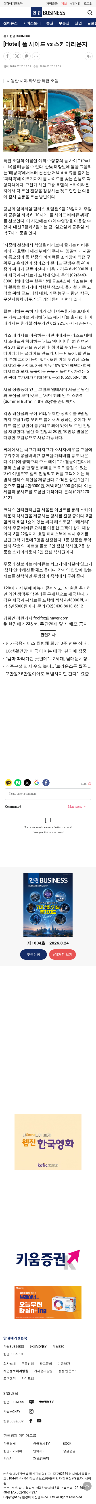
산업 (78, 23)
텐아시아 (39, 1451)
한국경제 (9, 1443)
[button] (88, 3)
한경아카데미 (12, 1451)
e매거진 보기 (62, 955)
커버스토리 (32, 23)
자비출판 (52, 3)
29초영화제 (41, 1458)
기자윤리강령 (43, 1371)
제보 (64, 3)
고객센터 (9, 1378)
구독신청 (33, 955)
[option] (48, 1142)
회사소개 (9, 1363)
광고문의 (46, 1363)
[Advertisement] (48, 1040)
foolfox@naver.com (50, 618)
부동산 (64, 23)
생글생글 (69, 1451)
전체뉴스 (10, 23)
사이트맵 (27, 1378)
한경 (13, 1346)
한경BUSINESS (20, 36)
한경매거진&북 (13, 3)
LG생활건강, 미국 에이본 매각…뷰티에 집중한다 (50, 651)
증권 (49, 23)
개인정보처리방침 (15, 1371)
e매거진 (75, 3)
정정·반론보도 (68, 1371)
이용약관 (64, 1363)
